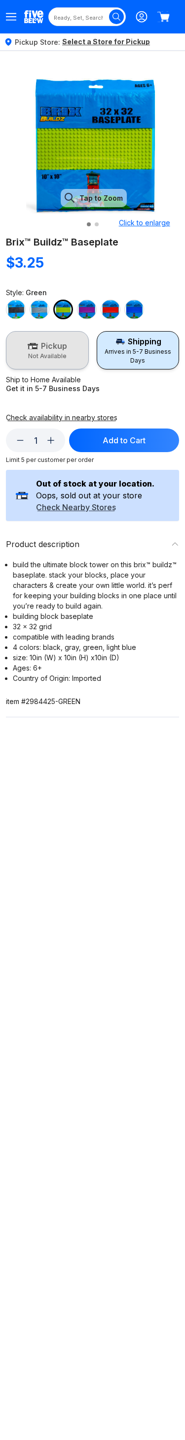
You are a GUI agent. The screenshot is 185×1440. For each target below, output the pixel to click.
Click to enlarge (144, 222)
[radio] (47, 350)
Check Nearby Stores (76, 507)
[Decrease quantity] (20, 440)
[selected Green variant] (63, 309)
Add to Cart (124, 440)
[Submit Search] (116, 16)
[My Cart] (163, 17)
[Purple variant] (87, 309)
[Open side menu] (11, 17)
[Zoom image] (94, 146)
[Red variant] (110, 309)
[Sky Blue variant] (134, 309)
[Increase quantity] (51, 440)
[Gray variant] (39, 309)
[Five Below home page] (33, 16)
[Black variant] (16, 309)
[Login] (141, 17)
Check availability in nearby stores (61, 418)
